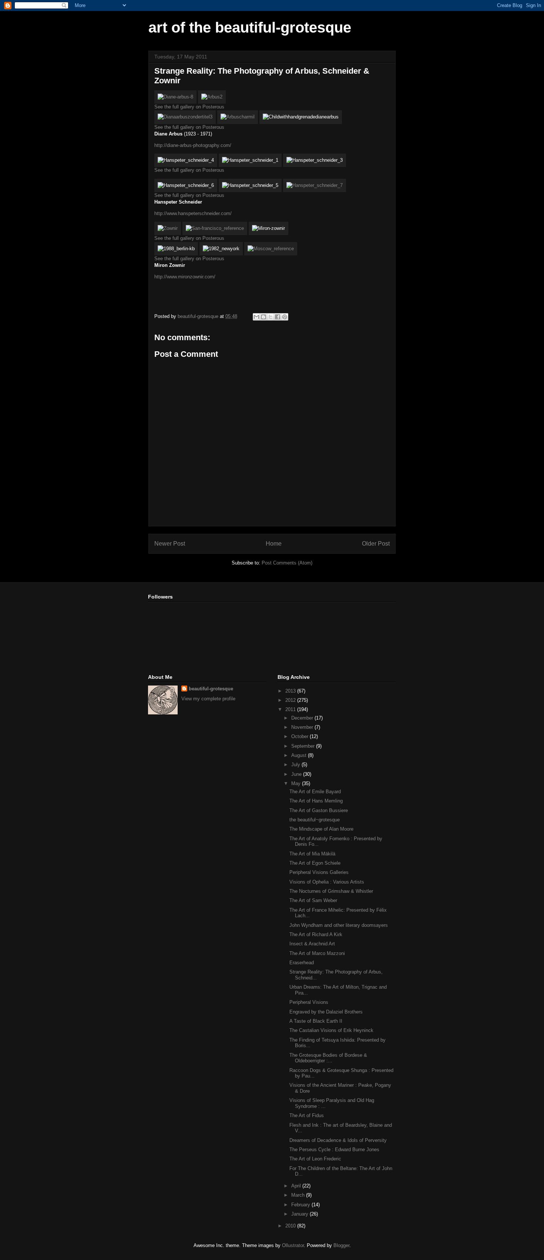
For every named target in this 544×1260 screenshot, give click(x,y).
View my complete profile (208, 698)
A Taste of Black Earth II (315, 1021)
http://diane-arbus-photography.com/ (192, 145)
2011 (291, 709)
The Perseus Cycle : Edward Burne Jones (334, 1149)
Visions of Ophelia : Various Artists (326, 882)
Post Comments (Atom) (287, 563)
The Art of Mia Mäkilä (312, 854)
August (299, 755)
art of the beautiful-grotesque (249, 27)
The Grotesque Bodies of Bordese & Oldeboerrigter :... (328, 1058)
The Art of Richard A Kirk (315, 934)
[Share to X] (270, 317)
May (296, 783)
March (298, 1195)
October (300, 736)
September (303, 746)
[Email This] (256, 317)
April (296, 1186)
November (303, 727)
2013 (291, 691)
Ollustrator (293, 1245)
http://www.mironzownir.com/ (184, 276)
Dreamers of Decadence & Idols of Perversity (338, 1140)
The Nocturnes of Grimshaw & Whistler (331, 891)
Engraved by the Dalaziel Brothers (326, 1012)
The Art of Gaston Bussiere (318, 810)
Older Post (376, 543)
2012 (291, 700)
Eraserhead (301, 962)
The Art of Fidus (306, 1115)
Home (274, 543)
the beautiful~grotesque (314, 819)
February (301, 1204)
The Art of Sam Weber (313, 900)
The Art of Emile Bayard (315, 791)
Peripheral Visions (308, 1002)
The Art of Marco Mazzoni (317, 953)
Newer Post (169, 543)
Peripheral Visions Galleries (319, 872)
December (303, 718)
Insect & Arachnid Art (312, 943)
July (296, 764)
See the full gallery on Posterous (189, 107)
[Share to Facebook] (277, 317)
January (300, 1214)
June (297, 774)
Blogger (341, 1245)
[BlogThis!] (263, 317)
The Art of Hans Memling (316, 801)
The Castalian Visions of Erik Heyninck (331, 1030)
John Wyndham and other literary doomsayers (338, 925)
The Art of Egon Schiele (314, 863)
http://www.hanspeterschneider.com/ (193, 213)
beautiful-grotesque (211, 688)
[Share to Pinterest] (284, 317)
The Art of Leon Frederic (315, 1159)
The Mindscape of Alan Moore (321, 829)
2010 (291, 1226)
